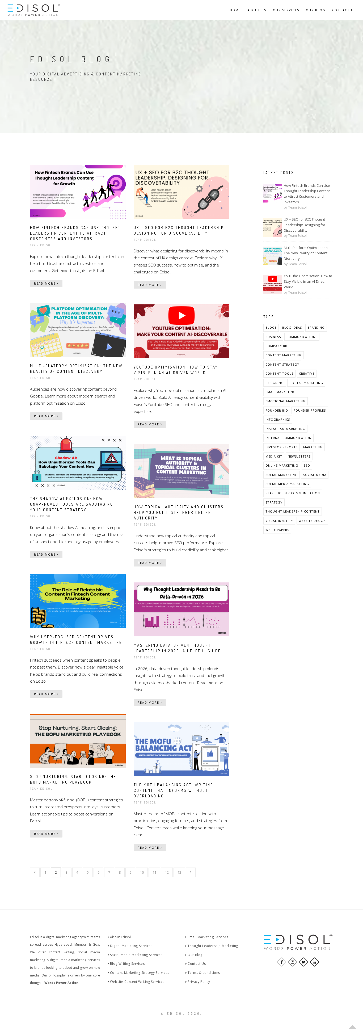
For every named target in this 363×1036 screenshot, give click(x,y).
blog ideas (292, 327)
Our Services (286, 10)
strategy (273, 502)
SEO (307, 465)
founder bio (276, 410)
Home (235, 10)
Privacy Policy (198, 981)
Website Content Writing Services (136, 981)
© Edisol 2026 (180, 1014)
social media (314, 475)
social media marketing (287, 484)
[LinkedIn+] (314, 962)
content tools (279, 373)
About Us (256, 10)
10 (142, 872)
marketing (313, 447)
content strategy (282, 364)
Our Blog (316, 10)
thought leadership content (292, 511)
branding (316, 327)
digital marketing (306, 383)
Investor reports (281, 447)
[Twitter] (303, 962)
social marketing (281, 475)
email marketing (280, 392)
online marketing (281, 465)
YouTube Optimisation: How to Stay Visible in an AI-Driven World (308, 281)
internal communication (288, 438)
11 (154, 872)
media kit (273, 456)
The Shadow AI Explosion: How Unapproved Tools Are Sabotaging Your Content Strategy (71, 504)
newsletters (299, 456)
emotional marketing (285, 401)
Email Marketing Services (207, 937)
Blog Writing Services (127, 963)
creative (306, 373)
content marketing (283, 355)
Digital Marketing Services (130, 946)
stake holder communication (292, 493)
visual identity (279, 521)
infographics (277, 419)
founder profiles (310, 410)
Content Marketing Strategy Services (139, 972)
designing (274, 383)
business (273, 337)
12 (167, 872)
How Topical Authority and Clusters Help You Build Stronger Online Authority (179, 512)
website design (312, 521)
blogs (271, 327)
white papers (277, 530)
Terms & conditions (203, 972)
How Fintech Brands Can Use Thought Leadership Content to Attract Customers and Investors (75, 233)
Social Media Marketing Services (135, 955)
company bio (277, 346)
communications (301, 337)
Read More (45, 283)
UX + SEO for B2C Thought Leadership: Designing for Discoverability (304, 225)
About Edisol (120, 937)
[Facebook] (281, 962)
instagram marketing (285, 429)
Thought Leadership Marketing (212, 946)
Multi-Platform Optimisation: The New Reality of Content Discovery (306, 253)
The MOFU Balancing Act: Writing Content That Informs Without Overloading (173, 790)
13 (179, 872)
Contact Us (344, 10)
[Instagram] (292, 962)
